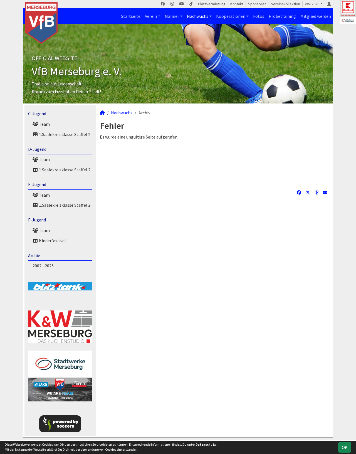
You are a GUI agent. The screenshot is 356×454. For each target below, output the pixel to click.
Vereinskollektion (285, 3)
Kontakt (236, 3)
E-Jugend (37, 184)
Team (44, 124)
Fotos (258, 16)
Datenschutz (206, 444)
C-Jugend (37, 113)
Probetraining (282, 16)
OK (345, 447)
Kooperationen (230, 16)
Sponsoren (257, 3)
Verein (151, 16)
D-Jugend (37, 149)
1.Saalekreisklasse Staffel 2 (64, 134)
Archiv (34, 255)
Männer (172, 16)
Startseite (130, 16)
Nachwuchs (197, 16)
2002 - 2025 (43, 265)
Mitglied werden (315, 16)
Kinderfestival (52, 240)
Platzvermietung (212, 3)
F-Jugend (37, 220)
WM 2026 (312, 3)
